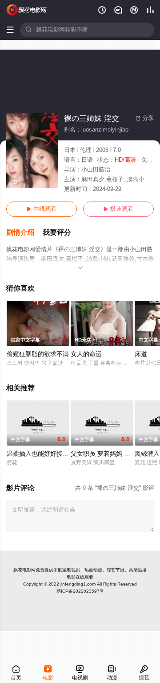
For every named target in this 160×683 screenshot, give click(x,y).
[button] (24, 233)
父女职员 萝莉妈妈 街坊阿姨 (110, 453)
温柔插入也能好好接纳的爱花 (47, 453)
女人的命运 (86, 354)
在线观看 (41, 209)
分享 (145, 118)
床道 (141, 354)
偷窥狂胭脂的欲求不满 (38, 354)
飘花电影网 (24, 569)
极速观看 (118, 209)
